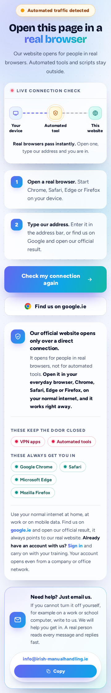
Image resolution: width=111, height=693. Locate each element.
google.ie (21, 530)
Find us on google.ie (60, 306)
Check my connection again (51, 279)
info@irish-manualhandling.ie (55, 659)
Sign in (75, 546)
